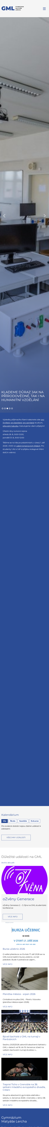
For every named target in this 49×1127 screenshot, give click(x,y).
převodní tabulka (10, 426)
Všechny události (16, 837)
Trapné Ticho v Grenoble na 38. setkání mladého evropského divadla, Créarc (24, 1087)
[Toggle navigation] (44, 8)
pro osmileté (28, 423)
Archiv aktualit (7, 863)
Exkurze (35, 821)
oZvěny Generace (18, 899)
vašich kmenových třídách (28, 446)
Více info (12, 917)
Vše (4, 821)
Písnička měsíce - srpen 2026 (19, 994)
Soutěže (23, 821)
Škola (12, 821)
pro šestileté (16, 423)
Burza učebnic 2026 (14, 949)
